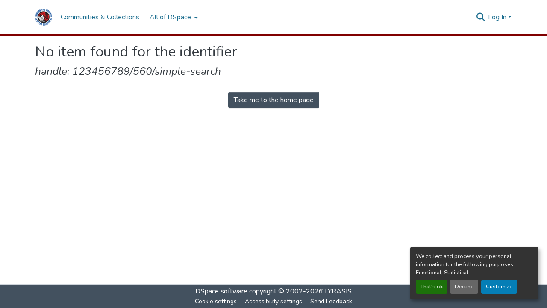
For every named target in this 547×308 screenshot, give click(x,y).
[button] (43, 17)
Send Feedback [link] (331, 301)
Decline (464, 286)
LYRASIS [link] (338, 291)
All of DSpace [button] (170, 17)
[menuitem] (173, 17)
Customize (499, 286)
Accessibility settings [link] (273, 301)
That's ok (432, 286)
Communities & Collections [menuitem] (100, 17)
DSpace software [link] (221, 291)
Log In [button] (498, 17)
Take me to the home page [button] (274, 100)
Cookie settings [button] (216, 301)
